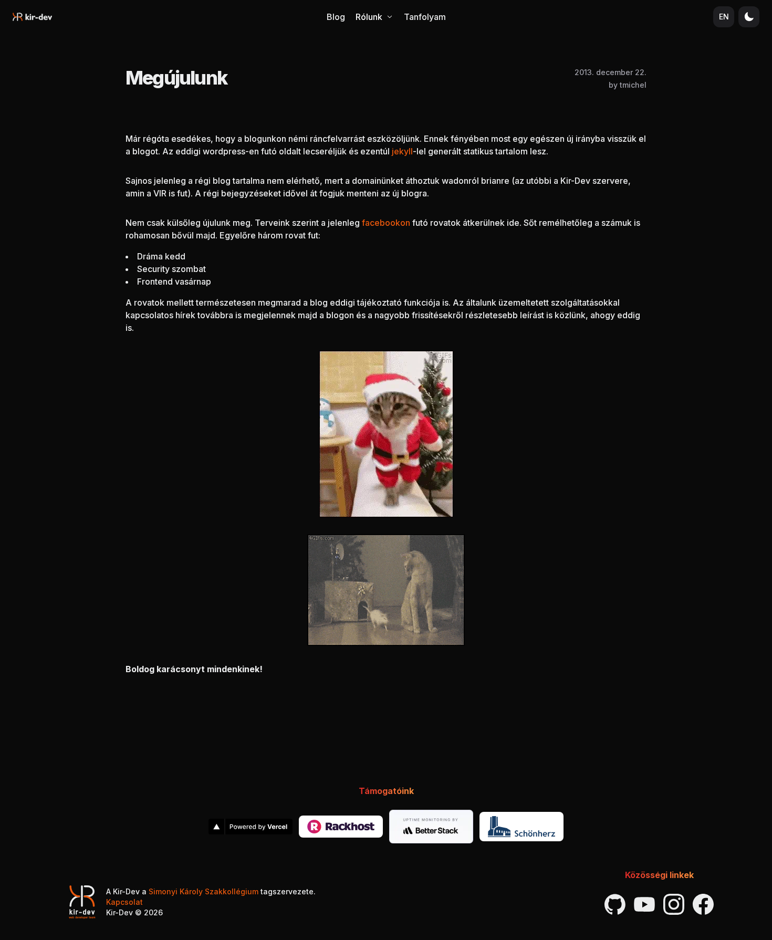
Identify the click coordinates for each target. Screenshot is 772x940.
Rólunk (369, 17)
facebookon (386, 222)
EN (724, 16)
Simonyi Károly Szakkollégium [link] (203, 891)
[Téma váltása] (748, 16)
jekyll (402, 151)
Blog (336, 17)
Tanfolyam (425, 17)
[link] (250, 827)
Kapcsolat (124, 901)
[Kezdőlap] (32, 17)
